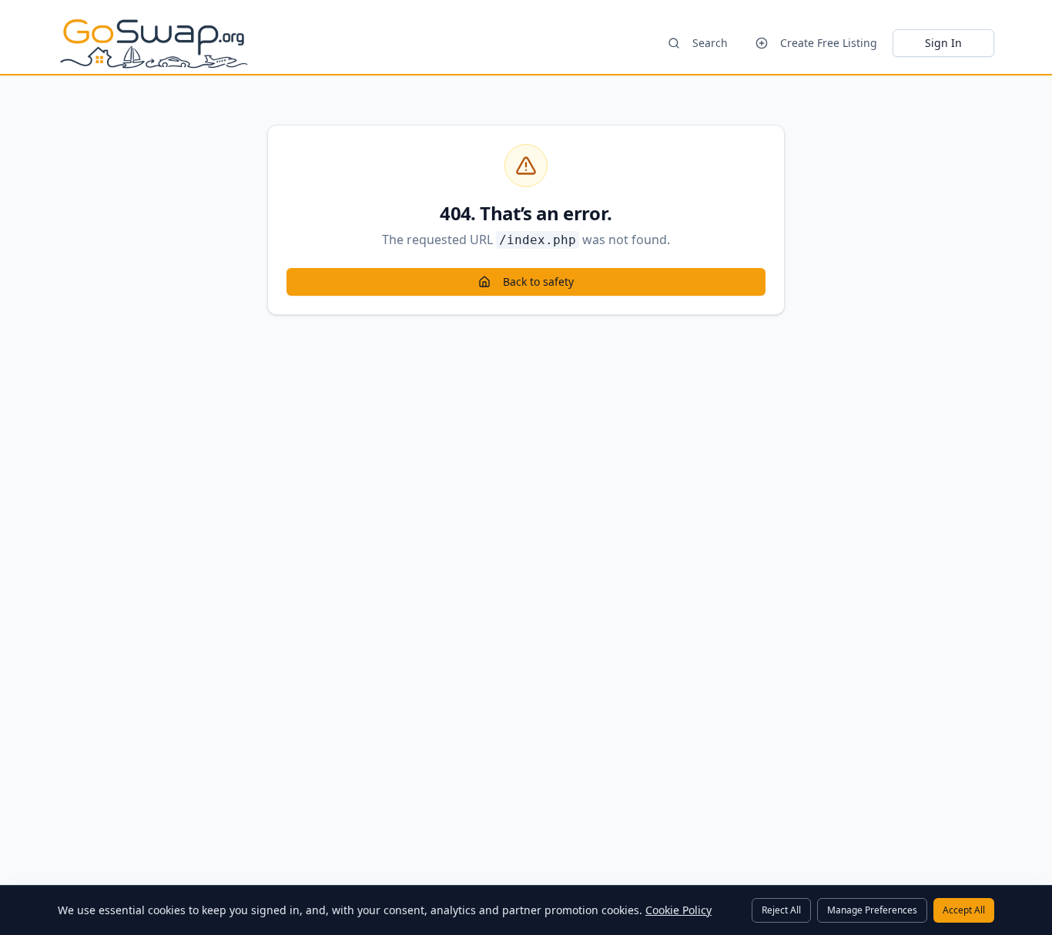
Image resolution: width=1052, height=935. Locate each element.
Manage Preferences (872, 910)
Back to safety (538, 281)
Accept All (964, 910)
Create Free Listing (828, 42)
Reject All (781, 910)
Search (710, 42)
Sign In (943, 42)
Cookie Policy (678, 910)
